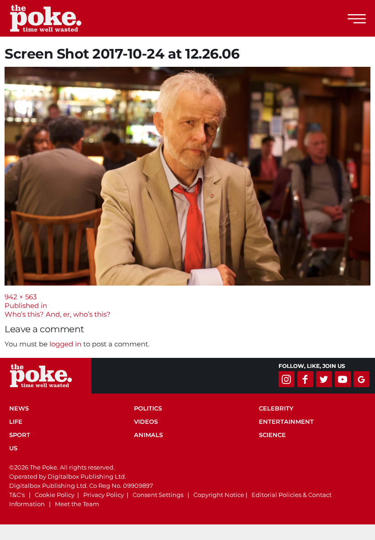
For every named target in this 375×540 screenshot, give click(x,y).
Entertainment (286, 421)
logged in (65, 344)
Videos (146, 421)
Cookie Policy (55, 494)
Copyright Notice (218, 494)
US (13, 448)
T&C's (17, 494)
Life (15, 421)
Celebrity (276, 408)
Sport (19, 434)
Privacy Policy (103, 494)
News (19, 408)
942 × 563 (21, 296)
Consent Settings (158, 494)
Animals (148, 434)
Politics (148, 408)
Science (272, 434)
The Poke (57, 18)
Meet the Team (77, 504)
